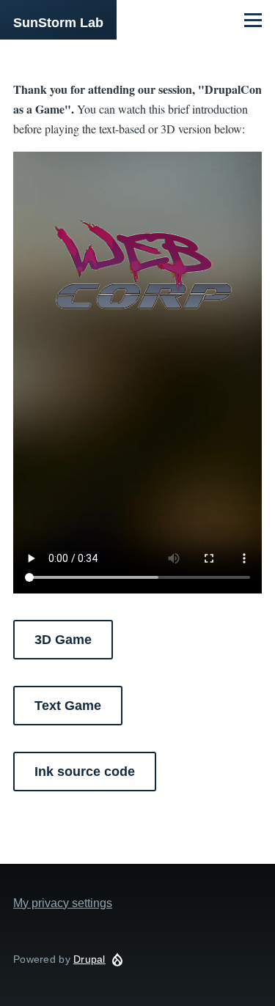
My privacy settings (62, 903)
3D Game (63, 639)
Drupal (89, 959)
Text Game (67, 705)
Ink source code (84, 771)
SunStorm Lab (58, 22)
